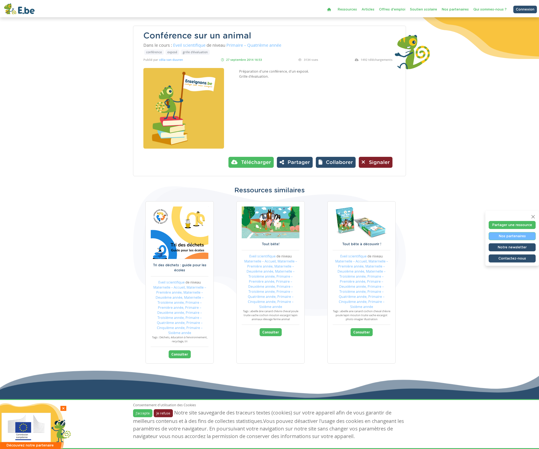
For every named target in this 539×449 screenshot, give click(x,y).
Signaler (378, 162)
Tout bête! (270, 244)
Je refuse (163, 413)
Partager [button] (298, 162)
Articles (368, 9)
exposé (172, 52)
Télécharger (255, 162)
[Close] (533, 216)
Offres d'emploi (392, 9)
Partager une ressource (512, 224)
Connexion (525, 9)
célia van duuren (171, 60)
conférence (154, 52)
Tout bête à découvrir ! (361, 244)
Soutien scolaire (423, 9)
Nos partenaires (455, 9)
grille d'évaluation (195, 52)
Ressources (347, 9)
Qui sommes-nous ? (490, 9)
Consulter (179, 354)
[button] (336, 162)
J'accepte (143, 413)
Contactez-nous (512, 258)
